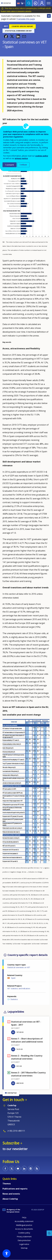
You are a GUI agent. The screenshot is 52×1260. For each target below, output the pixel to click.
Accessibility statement (24, 1221)
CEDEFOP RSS (36, 1168)
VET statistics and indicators (18, 988)
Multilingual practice (24, 1225)
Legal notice (24, 1244)
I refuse (23, 165)
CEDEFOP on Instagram (30, 1168)
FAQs (24, 1217)
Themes (7, 1183)
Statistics (14, 999)
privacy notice (21, 158)
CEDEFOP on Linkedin (24, 1168)
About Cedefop (10, 1198)
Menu (48, 3)
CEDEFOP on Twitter (11, 1168)
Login (35, 3)
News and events (11, 1193)
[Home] (6, 3)
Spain (13, 978)
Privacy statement (24, 1236)
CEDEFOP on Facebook (5, 1168)
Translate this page (25, 19)
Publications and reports (15, 1188)
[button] (5, 36)
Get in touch (13, 1099)
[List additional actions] (24, 3)
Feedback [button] (49, 1233)
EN (13, 1032)
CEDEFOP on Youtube (17, 1168)
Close (49, 16)
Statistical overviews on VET (18, 967)
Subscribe (11, 1143)
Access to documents (24, 1229)
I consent (9, 164)
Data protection (24, 1240)
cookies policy (41, 156)
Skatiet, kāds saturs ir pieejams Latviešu (16, 11)
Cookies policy (24, 1233)
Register (42, 3)
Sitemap (24, 1248)
